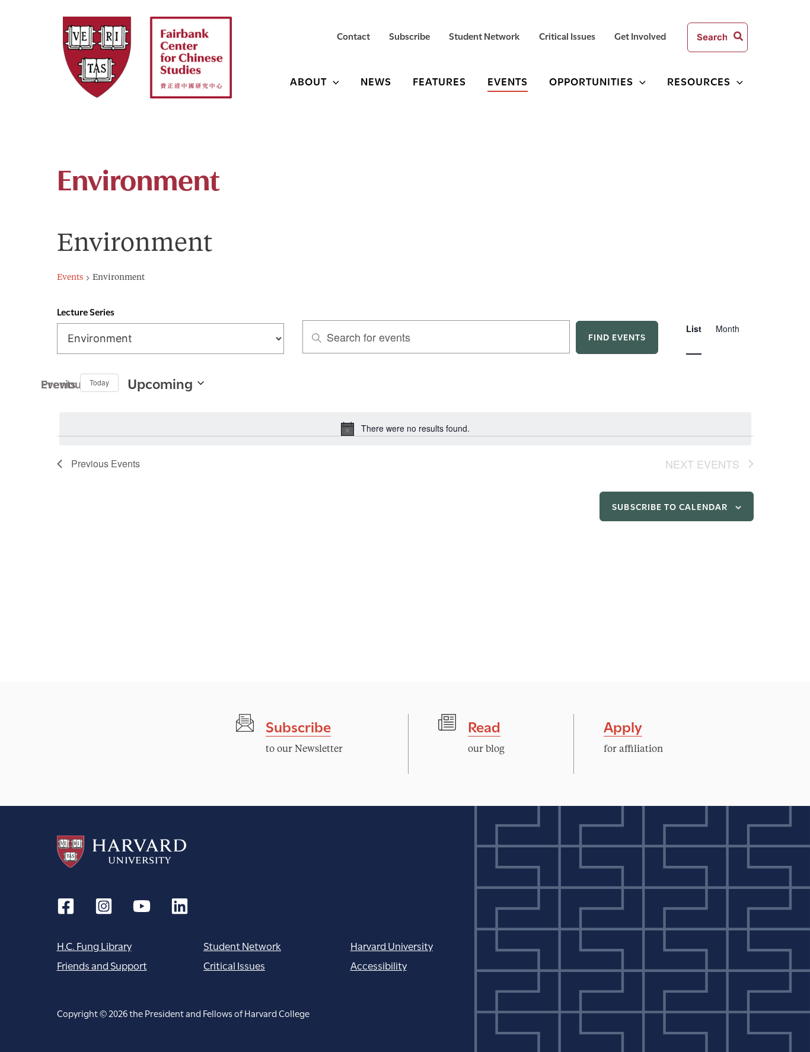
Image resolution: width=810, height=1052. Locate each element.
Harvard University (121, 852)
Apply (623, 725)
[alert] (405, 428)
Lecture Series (85, 311)
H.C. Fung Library (94, 945)
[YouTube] (142, 906)
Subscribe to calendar (670, 506)
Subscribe (298, 725)
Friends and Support (102, 965)
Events (70, 277)
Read (484, 725)
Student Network (242, 945)
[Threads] (104, 906)
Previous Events (64, 383)
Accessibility (378, 965)
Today (99, 382)
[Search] (739, 37)
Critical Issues (234, 965)
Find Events (617, 336)
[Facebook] (66, 906)
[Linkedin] (180, 906)
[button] (333, 81)
